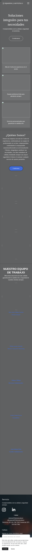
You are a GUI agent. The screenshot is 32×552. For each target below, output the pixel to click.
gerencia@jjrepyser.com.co (16, 518)
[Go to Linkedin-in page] (14, 510)
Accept (5, 548)
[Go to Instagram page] (4, 510)
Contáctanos (16, 168)
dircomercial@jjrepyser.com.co (16, 520)
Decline (13, 548)
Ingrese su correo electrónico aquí (12, 533)
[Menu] (28, 3)
